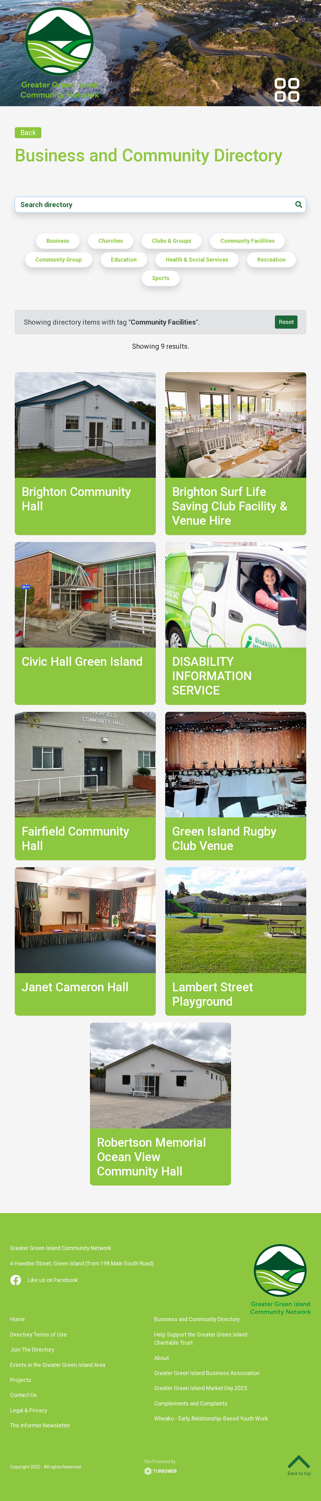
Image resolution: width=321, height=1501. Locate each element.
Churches (110, 241)
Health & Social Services (197, 260)
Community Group (58, 260)
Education (124, 260)
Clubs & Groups (171, 241)
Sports (160, 278)
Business (57, 241)
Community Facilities (247, 241)
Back (28, 133)
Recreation (271, 260)
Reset (286, 322)
